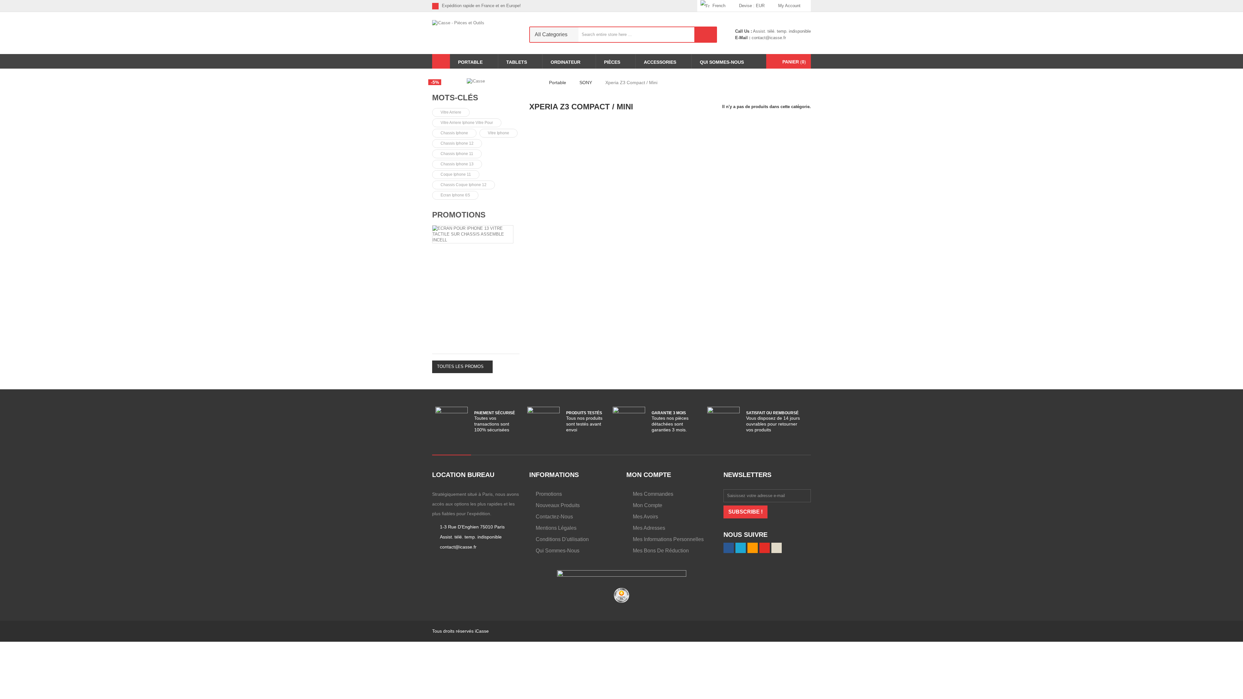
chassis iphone (454, 133)
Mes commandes (653, 494)
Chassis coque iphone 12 (464, 185)
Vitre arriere (451, 112)
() (794, 61)
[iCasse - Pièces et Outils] (476, 33)
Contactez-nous (554, 516)
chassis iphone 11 (457, 153)
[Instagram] (692, 6)
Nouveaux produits (558, 505)
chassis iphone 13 (457, 164)
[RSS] (672, 6)
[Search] (705, 35)
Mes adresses (649, 528)
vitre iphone (498, 133)
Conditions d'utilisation (562, 539)
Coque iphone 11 (456, 174)
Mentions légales (556, 528)
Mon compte (647, 505)
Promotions (459, 214)
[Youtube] (682, 6)
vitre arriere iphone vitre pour (467, 122)
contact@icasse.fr (768, 37)
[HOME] (441, 61)
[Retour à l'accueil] (531, 82)
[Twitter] (662, 6)
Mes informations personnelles (668, 539)
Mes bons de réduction (661, 550)
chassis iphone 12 (457, 143)
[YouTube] (764, 548)
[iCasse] (476, 81)
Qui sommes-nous (557, 550)
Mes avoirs (645, 516)
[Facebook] (652, 6)
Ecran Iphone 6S (455, 195)
